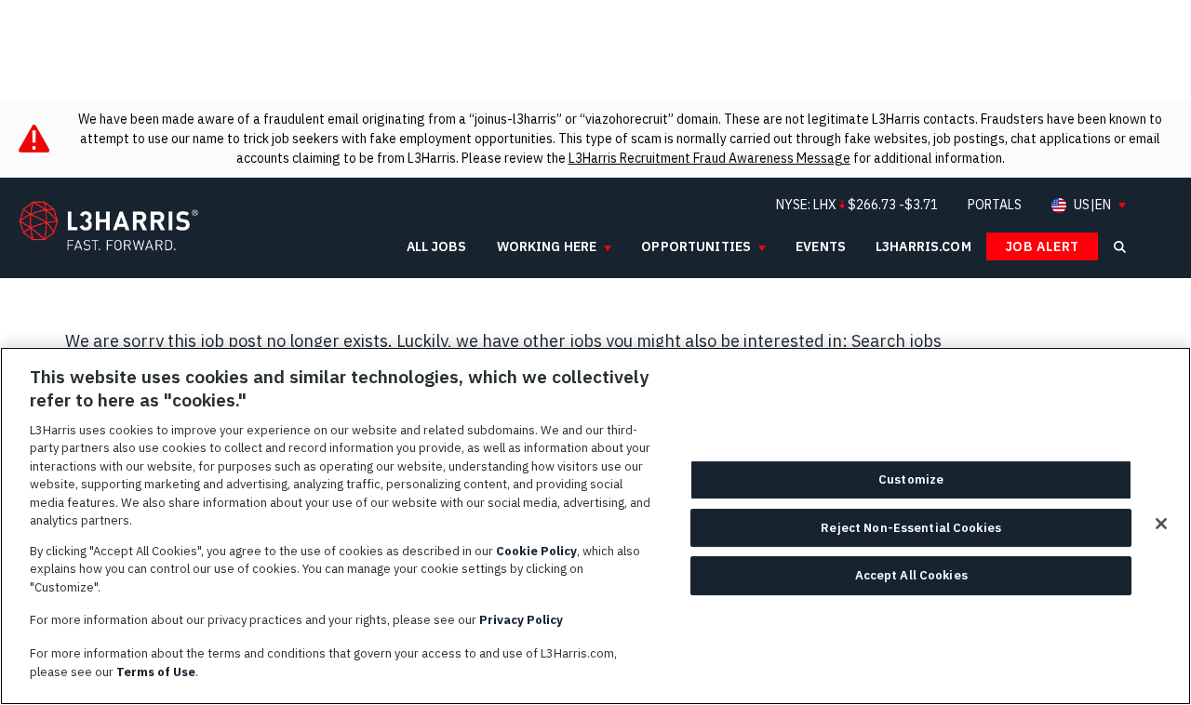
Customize (910, 480)
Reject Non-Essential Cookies (911, 528)
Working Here (547, 246)
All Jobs (437, 246)
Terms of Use (155, 671)
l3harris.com (923, 246)
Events (821, 246)
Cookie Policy (536, 551)
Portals (995, 204)
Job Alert (1042, 246)
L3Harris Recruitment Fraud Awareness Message (709, 158)
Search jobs (896, 341)
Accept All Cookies (911, 576)
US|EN (1092, 205)
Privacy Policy (521, 620)
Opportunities (696, 246)
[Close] (1161, 523)
